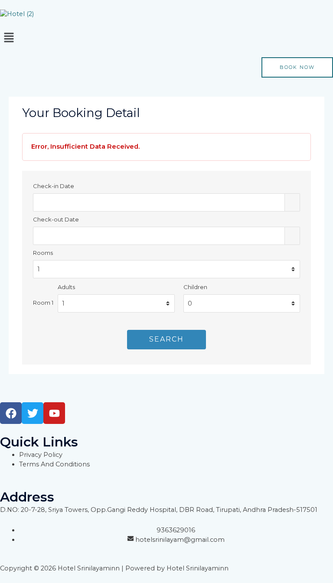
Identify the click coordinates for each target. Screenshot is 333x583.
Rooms (43, 252)
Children (195, 286)
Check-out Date (56, 219)
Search (166, 339)
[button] (166, 38)
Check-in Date (53, 185)
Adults (66, 286)
